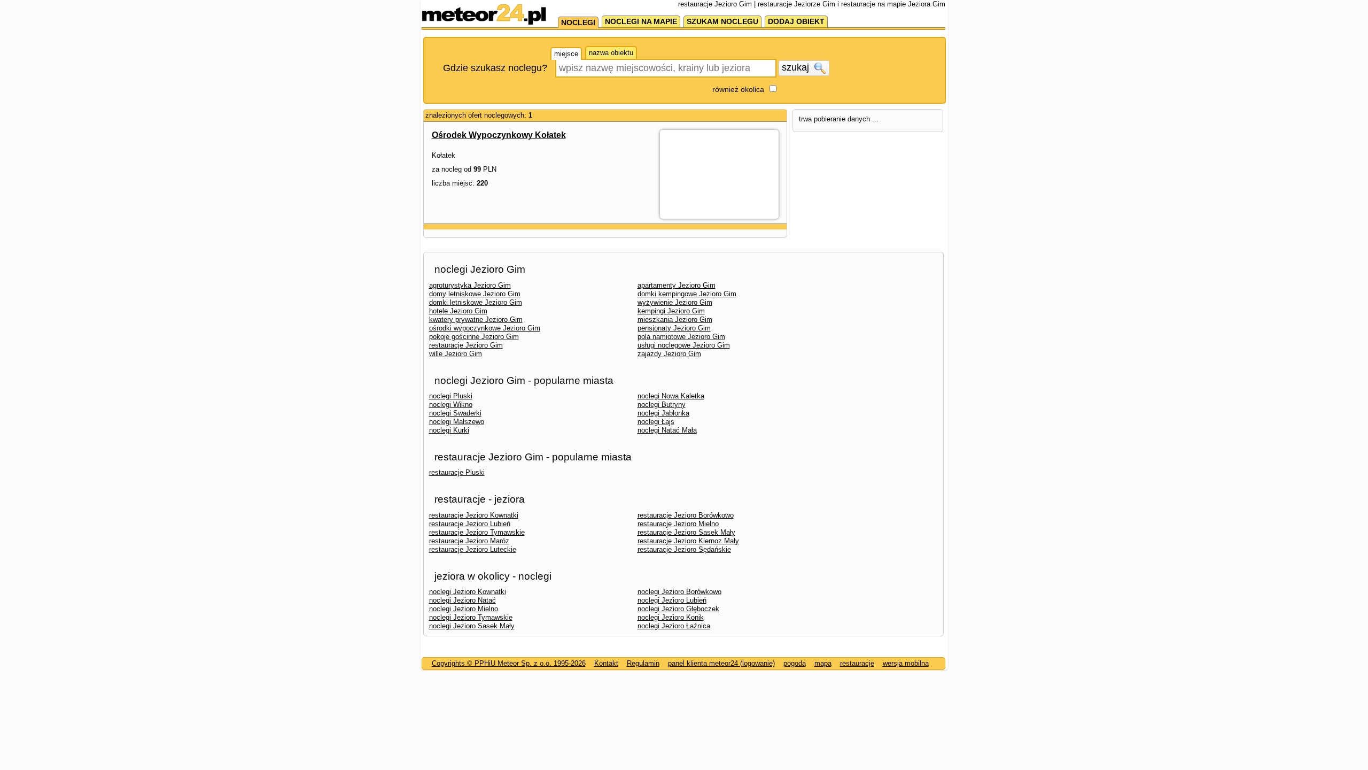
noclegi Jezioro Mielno (463, 609)
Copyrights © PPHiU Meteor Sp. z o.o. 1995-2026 (509, 663)
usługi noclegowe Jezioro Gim (684, 345)
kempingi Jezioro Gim (671, 311)
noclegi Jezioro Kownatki (467, 592)
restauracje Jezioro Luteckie (472, 549)
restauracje (857, 663)
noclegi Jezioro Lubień (672, 600)
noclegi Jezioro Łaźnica (674, 626)
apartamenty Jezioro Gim (677, 285)
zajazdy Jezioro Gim (669, 354)
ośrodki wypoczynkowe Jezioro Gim (484, 328)
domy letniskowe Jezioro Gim (474, 294)
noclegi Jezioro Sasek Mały (472, 626)
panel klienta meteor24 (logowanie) (721, 663)
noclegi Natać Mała (667, 430)
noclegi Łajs (656, 422)
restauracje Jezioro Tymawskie (477, 532)
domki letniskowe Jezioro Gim (475, 302)
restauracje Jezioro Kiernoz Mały (688, 541)
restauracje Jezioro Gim (466, 345)
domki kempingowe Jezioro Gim (687, 294)
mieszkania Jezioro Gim (675, 319)
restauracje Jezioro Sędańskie (684, 549)
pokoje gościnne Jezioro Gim (474, 337)
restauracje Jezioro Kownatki (473, 515)
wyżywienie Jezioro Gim (675, 302)
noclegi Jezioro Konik (671, 617)
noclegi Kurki (449, 430)
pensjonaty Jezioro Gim (674, 328)
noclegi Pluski (450, 396)
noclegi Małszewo (456, 422)
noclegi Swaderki (455, 413)
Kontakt (606, 663)
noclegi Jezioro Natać (462, 600)
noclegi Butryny (662, 405)
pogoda (794, 663)
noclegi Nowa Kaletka (671, 396)
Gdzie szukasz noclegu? (495, 68)
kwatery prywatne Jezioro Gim (476, 319)
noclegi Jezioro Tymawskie (470, 617)
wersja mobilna (906, 663)
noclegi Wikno (450, 405)
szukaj (797, 67)
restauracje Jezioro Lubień (469, 524)
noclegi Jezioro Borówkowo (679, 592)
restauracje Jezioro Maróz (469, 541)
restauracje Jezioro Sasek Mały (686, 532)
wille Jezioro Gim (455, 354)
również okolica (738, 89)
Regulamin (643, 663)
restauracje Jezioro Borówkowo (686, 515)
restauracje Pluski (457, 472)
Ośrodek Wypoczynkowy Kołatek (499, 135)
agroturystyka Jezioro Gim (470, 285)
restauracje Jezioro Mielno (678, 524)
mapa (822, 663)
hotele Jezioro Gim (458, 311)
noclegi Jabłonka (663, 413)
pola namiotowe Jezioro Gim (681, 337)
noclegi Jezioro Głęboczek (678, 609)
